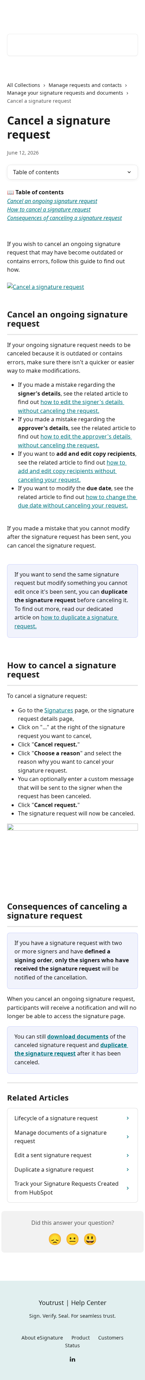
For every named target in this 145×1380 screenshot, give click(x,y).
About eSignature (42, 1337)
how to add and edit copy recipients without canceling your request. (72, 471)
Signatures (58, 710)
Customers (111, 1337)
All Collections (23, 85)
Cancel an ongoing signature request (52, 201)
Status (72, 1345)
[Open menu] (131, 12)
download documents (77, 1036)
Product (80, 1337)
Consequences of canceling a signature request (64, 218)
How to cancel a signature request (48, 209)
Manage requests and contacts (85, 85)
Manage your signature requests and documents (65, 92)
